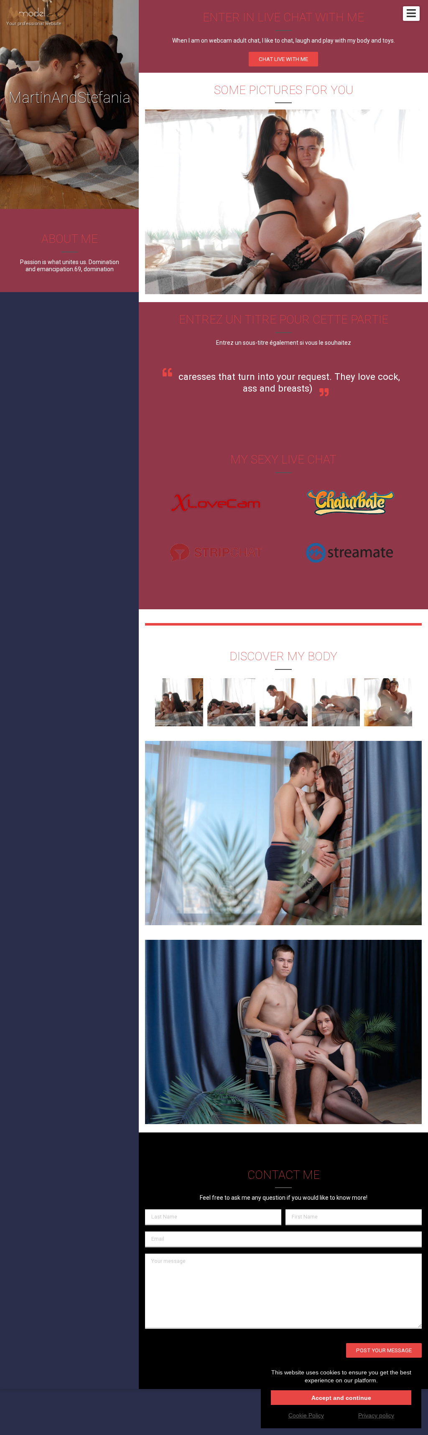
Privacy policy (376, 1415)
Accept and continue (341, 1397)
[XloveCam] (216, 503)
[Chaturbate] (350, 503)
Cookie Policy (306, 1415)
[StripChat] (216, 553)
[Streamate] (350, 553)
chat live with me (283, 59)
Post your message (384, 1350)
